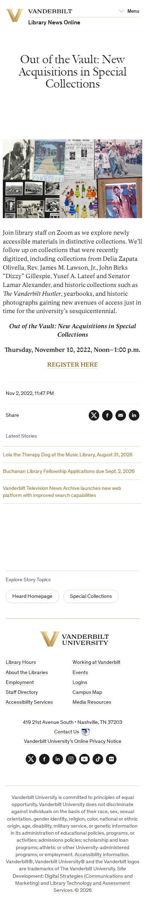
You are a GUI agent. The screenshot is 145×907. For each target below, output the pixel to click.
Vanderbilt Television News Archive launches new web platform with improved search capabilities (62, 492)
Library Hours (21, 662)
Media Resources (91, 702)
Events (80, 672)
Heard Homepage (32, 596)
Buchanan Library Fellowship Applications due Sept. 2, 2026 (69, 471)
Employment (20, 682)
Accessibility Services (29, 702)
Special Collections (91, 596)
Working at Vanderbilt (96, 662)
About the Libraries (27, 672)
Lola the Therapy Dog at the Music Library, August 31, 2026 (68, 455)
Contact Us (66, 732)
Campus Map (87, 692)
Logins (79, 682)
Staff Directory (22, 692)
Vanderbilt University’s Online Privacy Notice (72, 741)
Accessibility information (101, 855)
